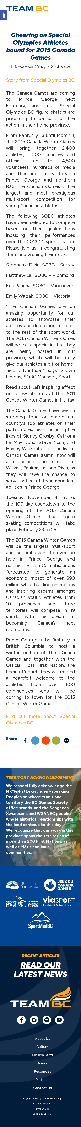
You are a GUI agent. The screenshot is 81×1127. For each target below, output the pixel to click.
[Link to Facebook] (21, 1020)
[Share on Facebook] (25, 740)
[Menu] (70, 8)
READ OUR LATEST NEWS (40, 969)
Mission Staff (42, 1055)
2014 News (61, 67)
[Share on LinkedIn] (35, 740)
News (42, 1063)
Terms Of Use (41, 1108)
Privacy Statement (42, 1103)
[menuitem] (70, 8)
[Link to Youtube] (59, 1020)
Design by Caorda (42, 1113)
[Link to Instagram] (34, 1020)
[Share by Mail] (56, 740)
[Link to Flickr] (66, 740)
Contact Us (42, 1088)
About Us (42, 1039)
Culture (42, 1047)
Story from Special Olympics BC (40, 80)
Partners (42, 1080)
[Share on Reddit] (46, 740)
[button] (3, 15)
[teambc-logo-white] (34, 8)
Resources (42, 1071)
